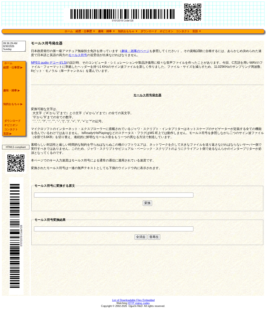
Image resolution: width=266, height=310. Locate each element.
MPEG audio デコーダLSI (49, 62)
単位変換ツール (129, 39)
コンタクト (183, 31)
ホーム (69, 31)
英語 (198, 35)
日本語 (199, 39)
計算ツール (127, 35)
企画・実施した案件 (111, 43)
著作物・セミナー (88, 43)
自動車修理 (107, 39)
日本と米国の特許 (88, 39)
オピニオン (166, 31)
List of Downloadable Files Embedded (133, 300)
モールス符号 (77, 55)
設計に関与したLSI (89, 51)
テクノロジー (86, 47)
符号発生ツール (129, 43)
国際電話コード (129, 47)
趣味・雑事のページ (135, 51)
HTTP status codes (139, 303)
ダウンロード (149, 31)
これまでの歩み (87, 35)
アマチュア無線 (109, 35)
